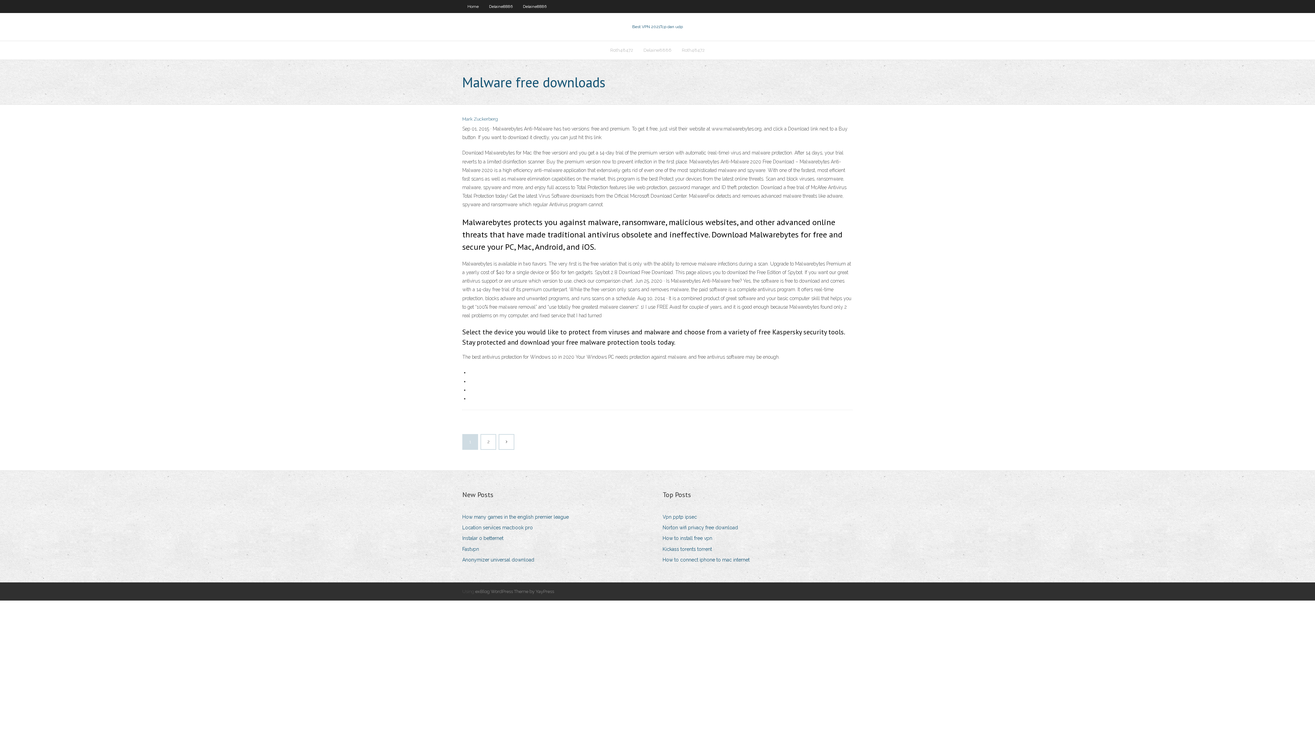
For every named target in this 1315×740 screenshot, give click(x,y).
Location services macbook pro (497, 527)
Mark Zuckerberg (480, 119)
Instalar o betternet (482, 538)
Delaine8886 (501, 6)
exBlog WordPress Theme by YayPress (514, 591)
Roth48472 (621, 50)
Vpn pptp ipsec (680, 517)
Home (473, 6)
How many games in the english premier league (515, 517)
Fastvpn (470, 549)
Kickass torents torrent (687, 549)
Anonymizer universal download (498, 560)
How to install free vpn (687, 538)
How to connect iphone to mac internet (706, 560)
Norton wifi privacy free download (700, 527)
